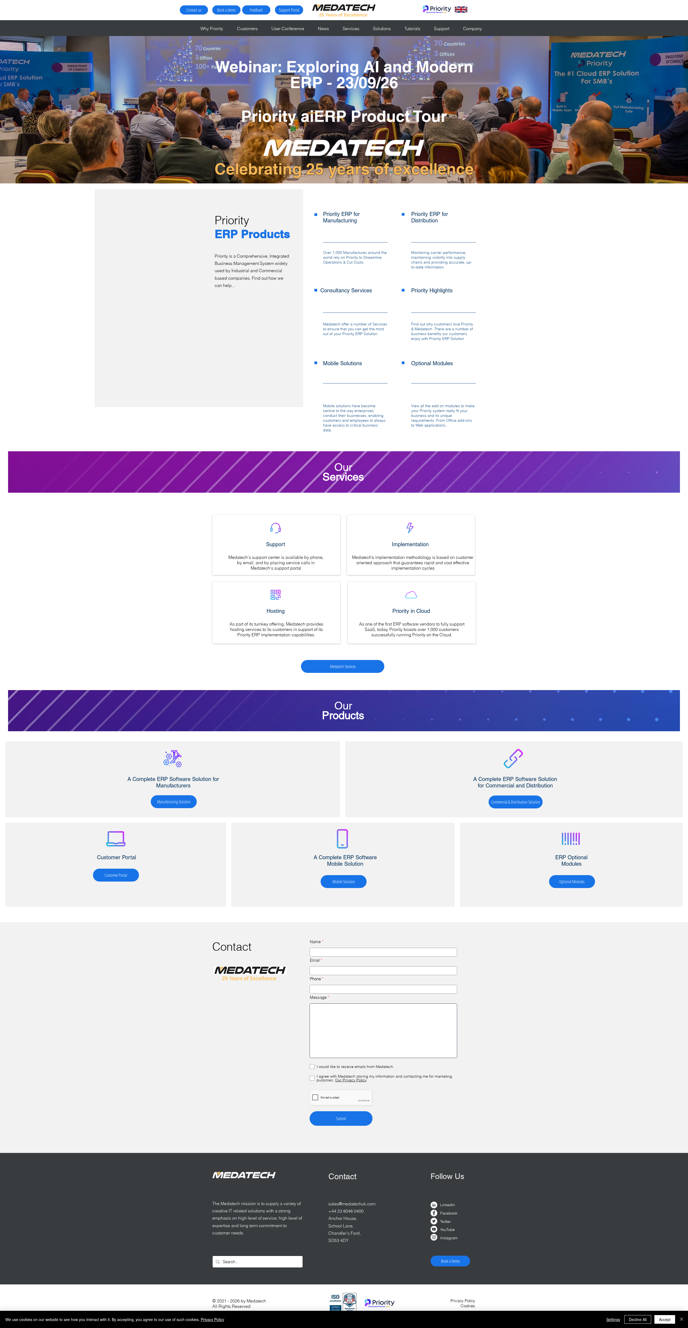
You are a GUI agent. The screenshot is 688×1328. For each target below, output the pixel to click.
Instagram (449, 1237)
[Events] (344, 170)
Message (318, 997)
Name (315, 942)
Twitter (445, 1221)
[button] (250, 28)
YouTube (447, 1229)
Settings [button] (613, 1319)
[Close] (681, 1319)
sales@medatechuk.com (351, 1203)
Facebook (448, 1213)
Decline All (638, 1319)
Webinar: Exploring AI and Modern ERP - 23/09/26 (344, 74)
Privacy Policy (212, 1319)
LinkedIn (447, 1204)
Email (315, 960)
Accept (665, 1319)
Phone (315, 979)
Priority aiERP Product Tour (344, 115)
